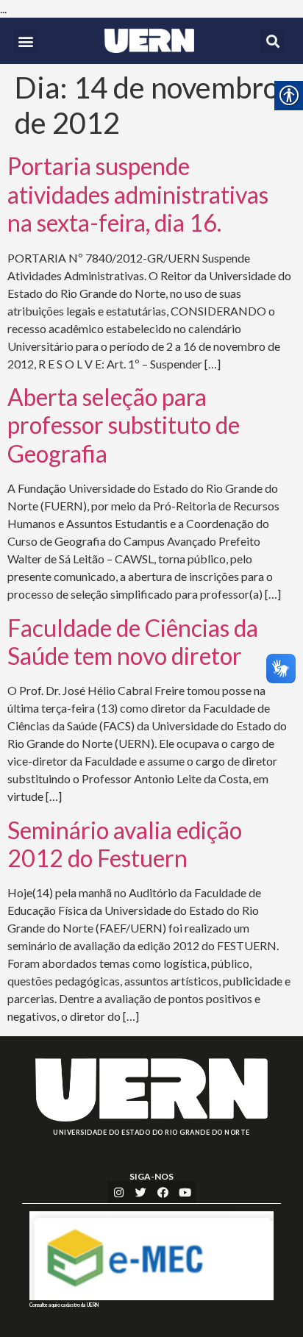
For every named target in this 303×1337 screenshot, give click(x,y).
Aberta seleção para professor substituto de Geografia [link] (123, 425)
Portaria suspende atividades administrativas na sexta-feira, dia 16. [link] (137, 194)
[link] (149, 41)
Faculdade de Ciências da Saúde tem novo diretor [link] (132, 641)
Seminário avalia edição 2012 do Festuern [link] (124, 844)
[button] (26, 41)
